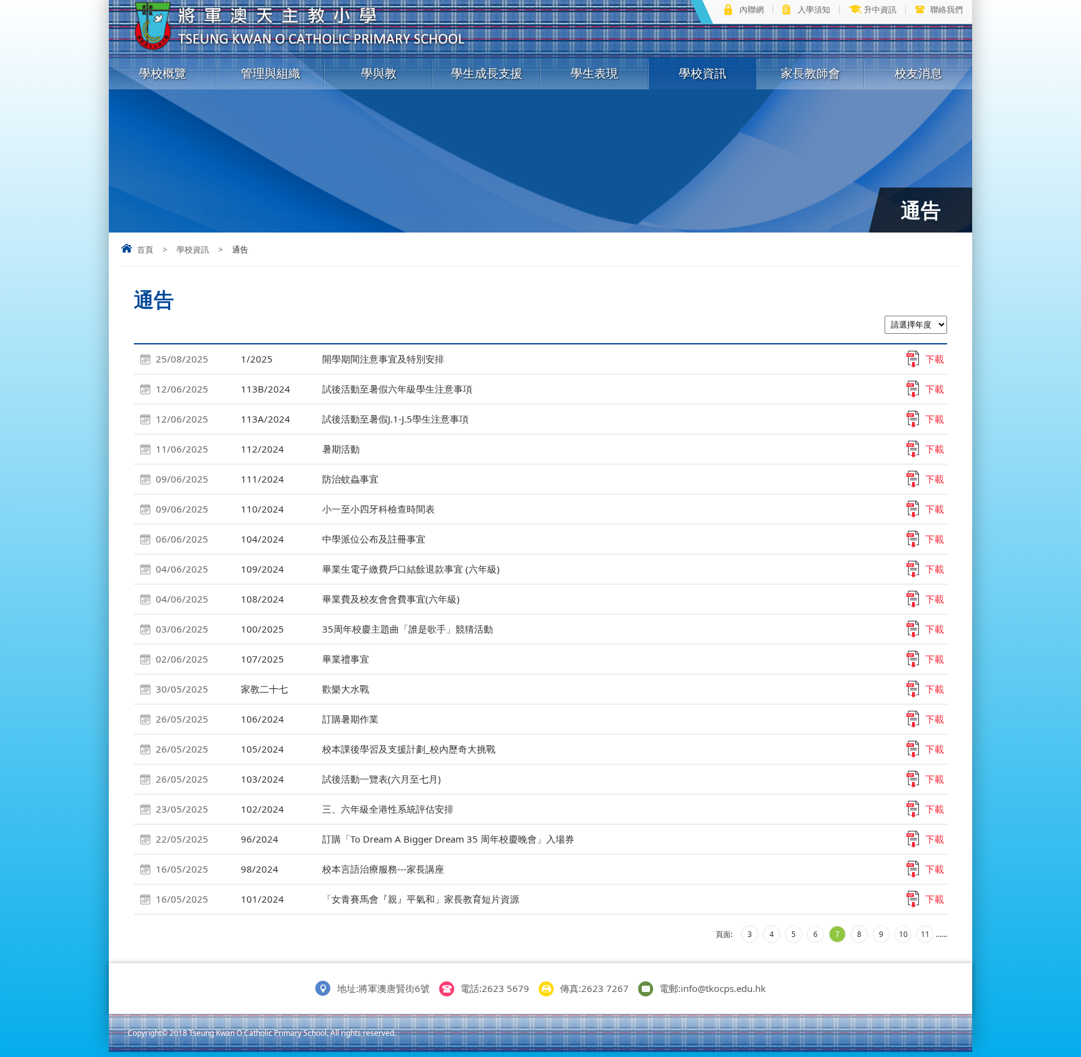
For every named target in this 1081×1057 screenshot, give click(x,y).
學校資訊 (702, 73)
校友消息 (918, 73)
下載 (934, 359)
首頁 (145, 249)
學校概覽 (162, 73)
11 (925, 934)
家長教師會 (810, 73)
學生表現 (594, 73)
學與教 (379, 73)
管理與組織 (270, 73)
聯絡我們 (946, 9)
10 (903, 934)
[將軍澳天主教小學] (300, 47)
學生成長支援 (486, 73)
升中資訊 (880, 9)
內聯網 (751, 9)
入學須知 (814, 9)
